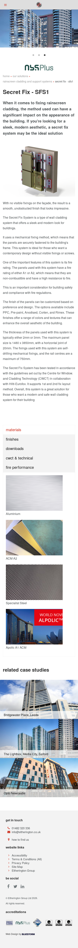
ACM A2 (11, 558)
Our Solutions (20, 76)
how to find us (20, 839)
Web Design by (14, 933)
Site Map (17, 867)
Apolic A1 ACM (16, 647)
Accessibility (19, 855)
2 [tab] (39, 55)
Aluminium (13, 514)
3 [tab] (45, 55)
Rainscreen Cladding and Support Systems (27, 81)
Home (6, 76)
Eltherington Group (23, 870)
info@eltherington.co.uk (26, 832)
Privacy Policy (21, 863)
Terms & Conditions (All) (27, 859)
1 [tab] (33, 55)
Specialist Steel (16, 603)
